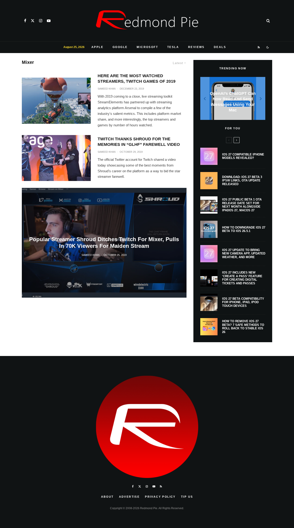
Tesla (173, 47)
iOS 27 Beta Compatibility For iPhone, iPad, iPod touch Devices (243, 302)
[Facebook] (25, 21)
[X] (32, 21)
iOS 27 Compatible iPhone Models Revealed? (243, 156)
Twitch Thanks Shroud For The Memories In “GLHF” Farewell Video (139, 142)
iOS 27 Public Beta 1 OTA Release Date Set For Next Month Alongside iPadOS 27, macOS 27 (242, 205)
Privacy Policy (160, 496)
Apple (97, 47)
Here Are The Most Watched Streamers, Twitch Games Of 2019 (136, 78)
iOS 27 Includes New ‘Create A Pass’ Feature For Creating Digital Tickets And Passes (242, 278)
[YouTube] (49, 21)
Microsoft (147, 47)
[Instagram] (41, 21)
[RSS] (259, 47)
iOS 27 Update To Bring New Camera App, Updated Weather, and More (243, 253)
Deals (220, 47)
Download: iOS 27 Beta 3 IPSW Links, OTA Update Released (242, 180)
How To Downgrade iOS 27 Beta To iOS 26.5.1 (243, 229)
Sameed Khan (107, 88)
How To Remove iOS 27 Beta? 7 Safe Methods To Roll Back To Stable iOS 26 (243, 326)
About (107, 496)
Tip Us (187, 496)
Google (120, 47)
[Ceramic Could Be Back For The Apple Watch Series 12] (236, 98)
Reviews (196, 47)
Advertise (129, 496)
